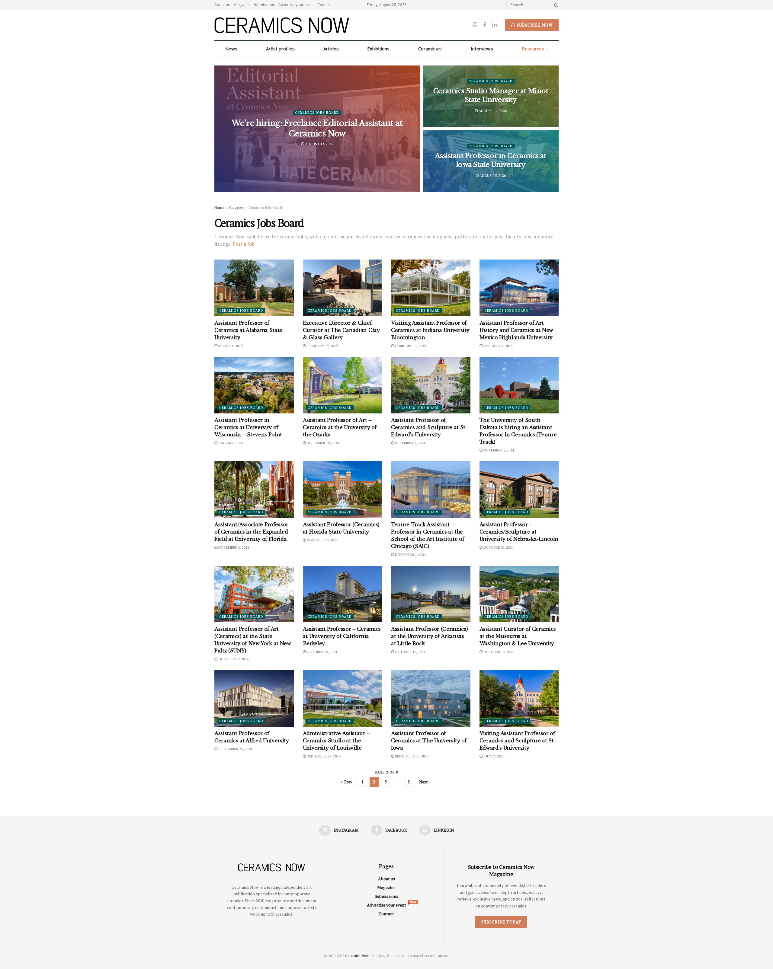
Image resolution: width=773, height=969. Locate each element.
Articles (331, 49)
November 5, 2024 (322, 540)
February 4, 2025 (497, 345)
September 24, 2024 (323, 756)
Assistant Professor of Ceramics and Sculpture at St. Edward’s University (429, 427)
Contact (324, 4)
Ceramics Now (357, 955)
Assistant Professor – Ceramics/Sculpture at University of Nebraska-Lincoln (519, 531)
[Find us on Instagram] (475, 24)
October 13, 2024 (498, 651)
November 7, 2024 (498, 450)
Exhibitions (378, 49)
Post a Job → (247, 244)
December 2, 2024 (409, 443)
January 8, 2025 (231, 443)
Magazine (241, 4)
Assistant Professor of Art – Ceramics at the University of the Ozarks (340, 427)
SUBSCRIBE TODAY (501, 922)
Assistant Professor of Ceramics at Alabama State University (248, 330)
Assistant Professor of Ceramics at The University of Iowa (429, 740)
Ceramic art (430, 49)
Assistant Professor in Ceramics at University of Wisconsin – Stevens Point (248, 427)
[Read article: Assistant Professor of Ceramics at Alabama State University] (254, 288)
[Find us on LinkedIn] (494, 24)
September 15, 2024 (411, 756)
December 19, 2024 (322, 443)
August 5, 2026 (492, 175)
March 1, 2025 (229, 345)
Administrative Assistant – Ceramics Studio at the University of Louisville (336, 740)
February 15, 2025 (322, 345)
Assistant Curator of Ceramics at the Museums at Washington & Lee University (518, 636)
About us (222, 4)
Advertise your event (296, 4)
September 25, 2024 (234, 749)
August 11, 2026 (492, 110)
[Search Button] (555, 5)
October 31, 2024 (498, 547)
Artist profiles (280, 49)
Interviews (482, 49)
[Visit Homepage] (281, 25)
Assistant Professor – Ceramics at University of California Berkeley (342, 636)
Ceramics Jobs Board (317, 112)
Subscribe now (534, 25)
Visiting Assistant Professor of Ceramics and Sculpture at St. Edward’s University (517, 740)
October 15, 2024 (409, 651)
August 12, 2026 (318, 144)
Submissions (264, 4)
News (231, 49)
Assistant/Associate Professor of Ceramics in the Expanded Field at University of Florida (251, 531)
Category (236, 207)
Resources (533, 49)
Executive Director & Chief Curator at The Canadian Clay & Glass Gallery (341, 330)
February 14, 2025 (410, 345)
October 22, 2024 (321, 651)
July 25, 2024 (494, 756)
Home (219, 207)
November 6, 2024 (233, 547)
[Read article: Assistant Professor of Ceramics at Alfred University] (254, 698)
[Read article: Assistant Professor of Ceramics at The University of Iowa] (430, 698)
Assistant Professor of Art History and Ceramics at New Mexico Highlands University (516, 330)
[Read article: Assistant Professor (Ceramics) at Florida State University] (342, 489)
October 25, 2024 (233, 659)
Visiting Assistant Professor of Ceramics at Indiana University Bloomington (430, 330)
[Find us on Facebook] (484, 24)
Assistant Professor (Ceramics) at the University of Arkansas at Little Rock (429, 636)
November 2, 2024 (410, 554)
